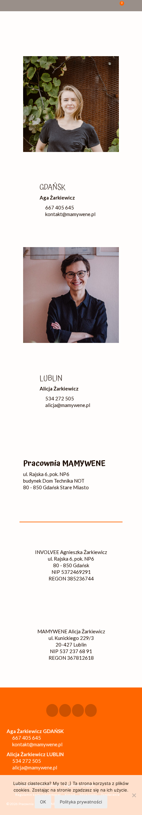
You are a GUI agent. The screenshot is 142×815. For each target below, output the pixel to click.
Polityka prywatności (81, 801)
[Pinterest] (91, 710)
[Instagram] (65, 710)
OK (43, 801)
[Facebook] (52, 710)
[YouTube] (78, 710)
